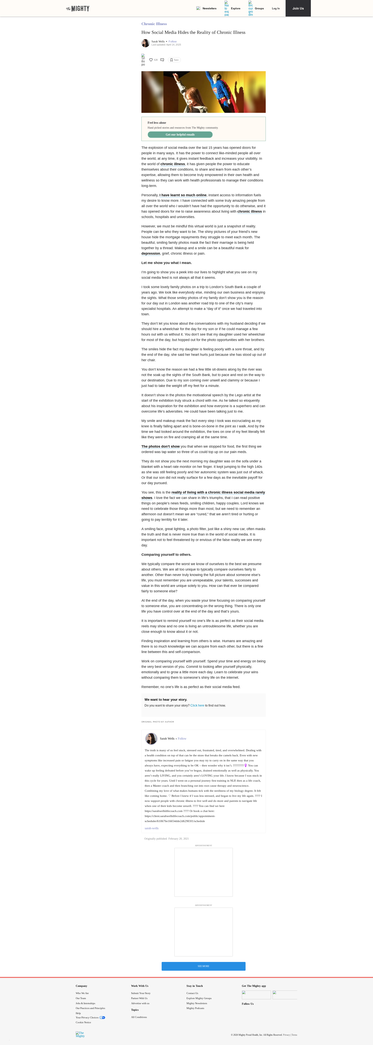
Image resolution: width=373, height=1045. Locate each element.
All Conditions (139, 1017)
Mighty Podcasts (195, 1008)
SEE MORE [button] (203, 966)
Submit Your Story (141, 993)
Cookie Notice (83, 1022)
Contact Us (192, 993)
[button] (173, 41)
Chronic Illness (154, 24)
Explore (235, 8)
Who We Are (82, 993)
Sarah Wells (158, 41)
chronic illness (172, 164)
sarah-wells (152, 828)
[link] (77, 8)
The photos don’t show (160, 446)
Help (78, 1013)
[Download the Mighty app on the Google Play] (287, 995)
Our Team (81, 998)
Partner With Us (139, 998)
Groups (259, 8)
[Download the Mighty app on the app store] (256, 995)
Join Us (298, 8)
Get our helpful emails (180, 134)
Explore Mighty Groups (199, 998)
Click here (197, 705)
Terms (294, 1034)
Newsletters (209, 8)
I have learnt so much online (183, 195)
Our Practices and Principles (90, 1008)
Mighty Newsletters (196, 1003)
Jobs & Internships (85, 1003)
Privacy (286, 1034)
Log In (276, 8)
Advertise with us (140, 1003)
